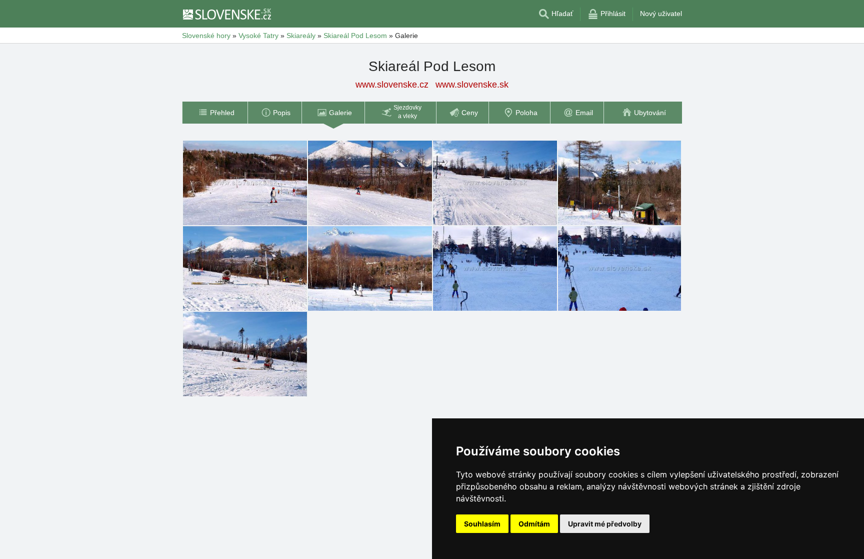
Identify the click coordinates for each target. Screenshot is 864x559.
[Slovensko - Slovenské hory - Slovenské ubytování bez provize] (226, 14)
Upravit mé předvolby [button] (605, 523)
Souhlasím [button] (482, 523)
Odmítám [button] (534, 523)
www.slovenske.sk (472, 85)
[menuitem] (215, 113)
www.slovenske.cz (392, 85)
